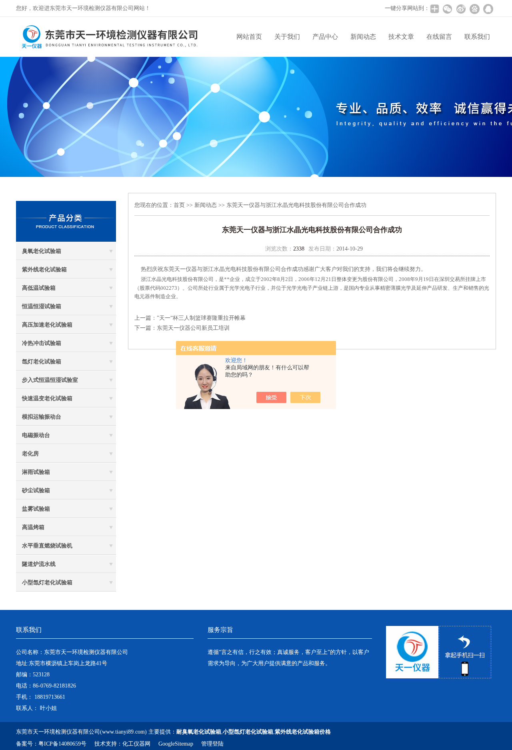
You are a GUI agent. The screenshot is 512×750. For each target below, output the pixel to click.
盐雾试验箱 (36, 509)
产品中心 (325, 36)
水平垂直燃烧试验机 (47, 546)
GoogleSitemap (175, 744)
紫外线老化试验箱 (44, 270)
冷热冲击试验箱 (41, 343)
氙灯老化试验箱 (41, 362)
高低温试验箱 (39, 288)
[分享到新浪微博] (460, 8)
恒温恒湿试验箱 (41, 306)
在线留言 (439, 36)
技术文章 (401, 36)
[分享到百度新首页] (474, 8)
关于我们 (287, 36)
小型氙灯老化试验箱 (47, 583)
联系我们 (477, 36)
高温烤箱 (33, 527)
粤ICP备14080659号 (62, 744)
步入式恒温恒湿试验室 (50, 380)
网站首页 (249, 36)
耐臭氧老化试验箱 (198, 732)
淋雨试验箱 (36, 472)
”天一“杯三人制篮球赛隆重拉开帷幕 (201, 318)
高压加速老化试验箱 (47, 325)
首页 (179, 205)
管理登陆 (212, 744)
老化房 (30, 454)
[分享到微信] (447, 8)
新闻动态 (363, 36)
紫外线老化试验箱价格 (303, 732)
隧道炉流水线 (39, 564)
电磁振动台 (36, 435)
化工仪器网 (136, 744)
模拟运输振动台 (41, 417)
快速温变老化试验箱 (47, 398)
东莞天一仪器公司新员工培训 (193, 328)
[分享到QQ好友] (488, 8)
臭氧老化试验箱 (41, 251)
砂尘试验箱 (36, 490)
